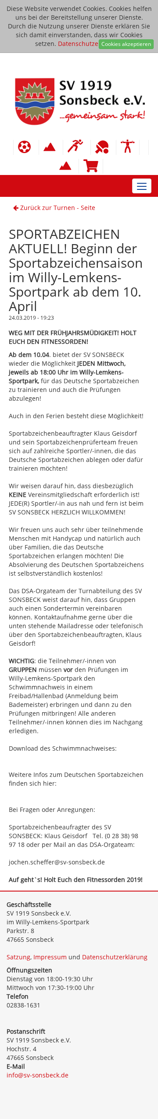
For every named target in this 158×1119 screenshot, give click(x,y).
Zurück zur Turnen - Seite (56, 207)
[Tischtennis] (103, 147)
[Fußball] (26, 147)
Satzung (18, 957)
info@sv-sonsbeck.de (37, 1075)
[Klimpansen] (50, 147)
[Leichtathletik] (77, 147)
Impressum (50, 957)
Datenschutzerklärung (90, 43)
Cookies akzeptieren (126, 44)
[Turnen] (128, 147)
